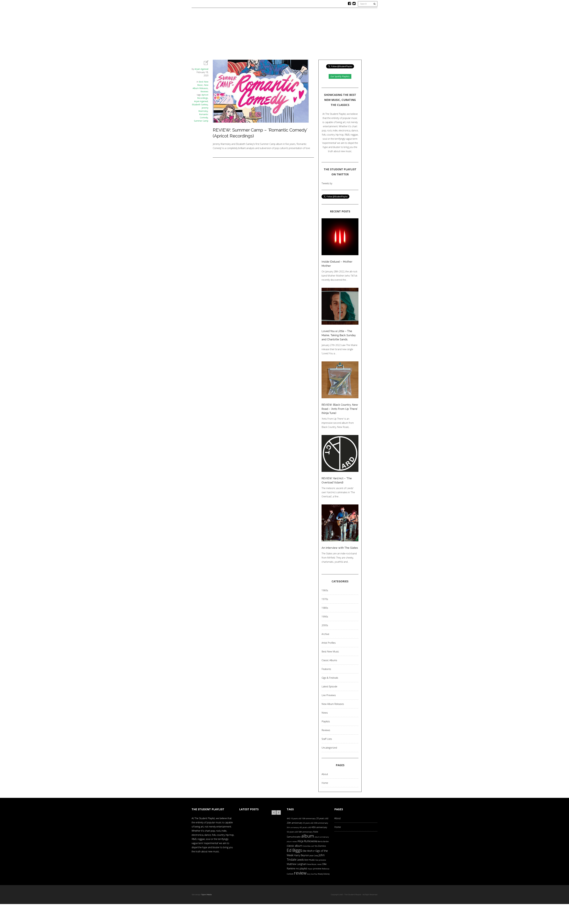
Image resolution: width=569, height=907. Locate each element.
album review (292, 841)
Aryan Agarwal (201, 69)
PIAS (297, 868)
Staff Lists (327, 739)
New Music (312, 864)
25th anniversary (321, 823)
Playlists (258, 35)
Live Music (327, 35)
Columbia (306, 846)
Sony (308, 874)
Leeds (300, 859)
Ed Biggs (294, 850)
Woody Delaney (324, 874)
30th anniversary (293, 827)
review (300, 873)
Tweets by (327, 183)
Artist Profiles (329, 642)
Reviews (274, 35)
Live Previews (329, 695)
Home (227, 35)
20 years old (322, 818)
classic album (294, 845)
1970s (325, 599)
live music (310, 859)
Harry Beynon (301, 855)
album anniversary (322, 837)
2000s (325, 625)
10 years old (296, 818)
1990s (325, 616)
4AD (288, 818)
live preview (320, 860)
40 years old (305, 827)
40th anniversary (319, 827)
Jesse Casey (314, 855)
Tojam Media (206, 895)
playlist (303, 868)
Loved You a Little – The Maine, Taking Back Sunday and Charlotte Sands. (339, 335)
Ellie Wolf (307, 850)
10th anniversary (309, 818)
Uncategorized (329, 747)
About (342, 35)
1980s (325, 607)
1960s (325, 590)
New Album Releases (333, 704)
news (319, 864)
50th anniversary (305, 831)
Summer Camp (201, 120)
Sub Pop (314, 874)
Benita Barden (323, 841)
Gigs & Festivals (330, 677)
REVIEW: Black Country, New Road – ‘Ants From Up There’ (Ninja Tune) (340, 409)
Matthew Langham (297, 864)
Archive (325, 634)
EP (314, 851)
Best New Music (330, 651)
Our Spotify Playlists (340, 76)
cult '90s (314, 846)
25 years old (308, 823)
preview (317, 868)
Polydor (310, 869)
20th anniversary (294, 822)
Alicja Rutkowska (307, 841)
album (307, 836)
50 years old (292, 831)
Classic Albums (306, 35)
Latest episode (329, 686)
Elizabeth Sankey (200, 104)
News (288, 35)
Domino (322, 845)
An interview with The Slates (340, 547)
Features (241, 35)
